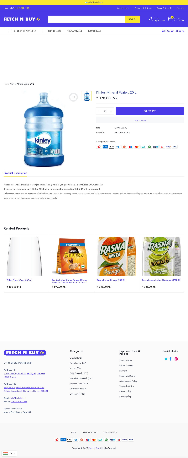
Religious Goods (78, 388)
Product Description (15, 173)
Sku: (98, 128)
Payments (180, 8)
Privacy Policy (110, 433)
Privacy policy (125, 396)
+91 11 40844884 (19, 401)
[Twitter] (166, 358)
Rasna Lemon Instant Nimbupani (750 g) (161, 280)
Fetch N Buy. (94, 448)
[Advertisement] (94, 56)
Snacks (76, 357)
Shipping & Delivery (143, 8)
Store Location (123, 8)
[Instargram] (176, 358)
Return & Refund (164, 8)
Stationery (77, 393)
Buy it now (140, 120)
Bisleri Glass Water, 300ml (19, 280)
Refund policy (125, 391)
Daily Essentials (79, 373)
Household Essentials (81, 378)
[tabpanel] (26, 263)
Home (6, 83)
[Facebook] (171, 358)
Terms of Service (126, 386)
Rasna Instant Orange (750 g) (111, 280)
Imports (75, 368)
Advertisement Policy (128, 381)
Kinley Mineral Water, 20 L (116, 92)
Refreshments (78, 363)
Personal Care (79, 383)
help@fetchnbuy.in (17, 398)
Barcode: (100, 132)
